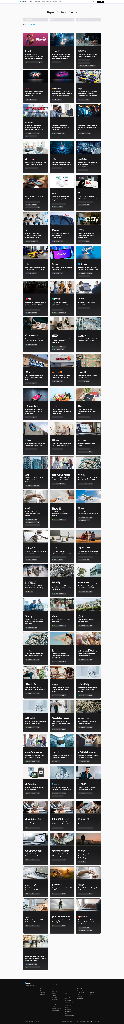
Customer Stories (80, 988)
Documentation (43, 994)
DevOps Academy (80, 992)
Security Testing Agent (57, 1002)
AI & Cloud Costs (68, 1000)
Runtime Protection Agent (69, 985)
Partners (91, 990)
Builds (53, 989)
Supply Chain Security (56, 1008)
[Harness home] (24, 1)
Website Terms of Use (74, 1021)
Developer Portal (68, 1009)
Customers (48, 1)
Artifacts (54, 995)
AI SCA (53, 1006)
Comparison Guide (80, 990)
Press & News (92, 988)
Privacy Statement (82, 1021)
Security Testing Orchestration (55, 1011)
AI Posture (67, 991)
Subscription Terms (65, 1021)
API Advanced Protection (70, 989)
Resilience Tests (68, 1011)
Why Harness (37, 1)
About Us (91, 984)
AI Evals (66, 1013)
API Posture (67, 987)
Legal (91, 994)
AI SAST (54, 1004)
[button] (35, 19)
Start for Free (100, 1)
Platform (30, 1)
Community (79, 996)
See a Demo (93, 1)
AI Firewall (67, 993)
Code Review (55, 999)
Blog (78, 984)
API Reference (80, 998)
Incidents (67, 1007)
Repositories (54, 997)
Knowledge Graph (43, 988)
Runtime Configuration (69, 1015)
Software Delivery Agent (56, 985)
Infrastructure (55, 991)
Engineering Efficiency (69, 1002)
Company (61, 1)
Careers (91, 986)
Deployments (55, 987)
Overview (42, 984)
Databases (54, 993)
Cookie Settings (96, 1021)
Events (78, 994)
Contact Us (92, 992)
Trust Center (42, 992)
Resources (54, 1)
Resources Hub (80, 986)
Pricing (43, 1)
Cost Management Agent (68, 998)
